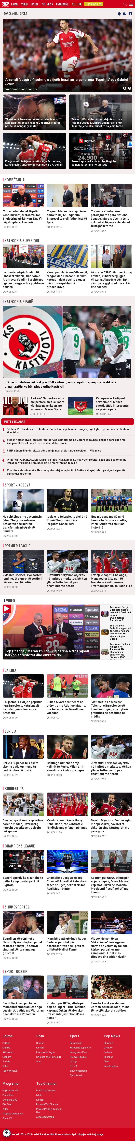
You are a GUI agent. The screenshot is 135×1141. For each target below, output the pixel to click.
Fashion (108, 1052)
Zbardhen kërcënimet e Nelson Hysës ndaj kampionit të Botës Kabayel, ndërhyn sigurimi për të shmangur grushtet (66, 472)
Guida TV (7, 1118)
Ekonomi (7, 1057)
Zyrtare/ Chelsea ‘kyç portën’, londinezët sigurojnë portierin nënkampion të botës (23, 580)
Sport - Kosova (17, 484)
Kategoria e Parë (19, 301)
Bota (40, 1036)
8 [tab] (22, 89)
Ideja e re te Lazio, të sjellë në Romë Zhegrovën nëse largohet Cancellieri (67, 522)
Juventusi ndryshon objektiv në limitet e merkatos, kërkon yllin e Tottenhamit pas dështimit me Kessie (67, 582)
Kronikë (6, 1047)
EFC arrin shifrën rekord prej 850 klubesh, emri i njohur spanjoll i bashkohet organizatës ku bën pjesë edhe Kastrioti (61, 386)
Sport (34, 4)
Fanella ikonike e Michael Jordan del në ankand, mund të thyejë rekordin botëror (110, 1009)
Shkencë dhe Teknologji (48, 1057)
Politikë (6, 1043)
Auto (38, 1061)
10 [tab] (26, 89)
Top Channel (46, 1083)
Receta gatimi (111, 1066)
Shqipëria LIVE (9, 1099)
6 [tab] (17, 89)
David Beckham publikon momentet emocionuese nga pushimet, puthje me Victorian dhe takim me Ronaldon (23, 1010)
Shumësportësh (18, 906)
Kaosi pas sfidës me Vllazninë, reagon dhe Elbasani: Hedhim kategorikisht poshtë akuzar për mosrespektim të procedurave (67, 282)
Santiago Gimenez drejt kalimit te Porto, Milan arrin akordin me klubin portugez (65, 768)
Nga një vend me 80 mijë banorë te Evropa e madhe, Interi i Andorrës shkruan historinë (109, 524)
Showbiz (108, 1043)
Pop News (47, 4)
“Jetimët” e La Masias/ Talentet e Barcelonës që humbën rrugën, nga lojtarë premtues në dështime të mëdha (69, 431)
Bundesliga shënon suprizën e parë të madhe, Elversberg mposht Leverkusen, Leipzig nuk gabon (23, 828)
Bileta (39, 1095)
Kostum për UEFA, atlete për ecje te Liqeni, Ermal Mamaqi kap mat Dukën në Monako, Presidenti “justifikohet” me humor (110, 887)
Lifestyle (108, 1047)
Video (24, 4)
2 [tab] (8, 89)
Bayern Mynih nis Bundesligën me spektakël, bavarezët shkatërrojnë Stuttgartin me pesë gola (111, 828)
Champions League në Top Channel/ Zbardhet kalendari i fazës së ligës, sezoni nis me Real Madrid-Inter (67, 885)
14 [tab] (36, 89)
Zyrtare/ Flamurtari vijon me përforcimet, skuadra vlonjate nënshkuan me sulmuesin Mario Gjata (47, 406)
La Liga (10, 670)
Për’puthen (8, 1095)
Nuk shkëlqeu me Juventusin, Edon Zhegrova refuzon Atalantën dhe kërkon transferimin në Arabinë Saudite (22, 526)
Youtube (77, 4)
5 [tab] (15, 89)
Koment (40, 1047)
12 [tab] (31, 89)
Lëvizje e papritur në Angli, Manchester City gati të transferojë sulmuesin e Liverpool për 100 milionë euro (111, 582)
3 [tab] (10, 89)
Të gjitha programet (12, 1113)
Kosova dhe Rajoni (45, 1052)
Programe (62, 4)
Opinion (40, 1043)
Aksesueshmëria (45, 1117)
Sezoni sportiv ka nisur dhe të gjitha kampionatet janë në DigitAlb (23, 883)
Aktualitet (7, 1052)
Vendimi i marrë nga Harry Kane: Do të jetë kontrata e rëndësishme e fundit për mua (67, 826)
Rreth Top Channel (45, 1090)
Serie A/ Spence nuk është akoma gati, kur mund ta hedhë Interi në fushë (20, 768)
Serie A (10, 731)
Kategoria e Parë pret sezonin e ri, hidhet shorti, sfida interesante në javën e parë (112, 406)
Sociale (6, 1061)
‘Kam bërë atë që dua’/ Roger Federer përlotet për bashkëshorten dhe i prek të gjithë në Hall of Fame (66, 946)
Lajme (14, 4)
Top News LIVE (93, 4)
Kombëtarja (15, 179)
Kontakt (40, 1099)
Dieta (106, 1061)
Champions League (20, 845)
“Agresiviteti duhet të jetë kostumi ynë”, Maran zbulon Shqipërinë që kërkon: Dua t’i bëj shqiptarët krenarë (22, 219)
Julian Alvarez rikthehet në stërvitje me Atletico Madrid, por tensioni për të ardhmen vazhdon (66, 709)
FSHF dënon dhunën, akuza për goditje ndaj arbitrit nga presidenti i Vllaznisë (54, 450)
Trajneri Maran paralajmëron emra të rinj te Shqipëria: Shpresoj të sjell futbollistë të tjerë (67, 219)
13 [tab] (33, 89)
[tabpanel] (67, 55)
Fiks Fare (7, 1104)
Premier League (17, 545)
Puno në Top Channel (47, 1104)
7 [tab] (19, 89)
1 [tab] (6, 89)
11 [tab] (29, 89)
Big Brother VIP (10, 1090)
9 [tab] (24, 89)
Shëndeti (108, 1057)
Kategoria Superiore (22, 240)
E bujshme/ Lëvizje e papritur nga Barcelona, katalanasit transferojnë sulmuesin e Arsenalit (22, 709)
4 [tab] (13, 89)
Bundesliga (14, 788)
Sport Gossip (16, 971)
